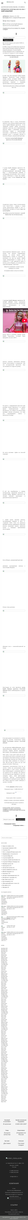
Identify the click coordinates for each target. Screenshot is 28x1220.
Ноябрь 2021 (4, 961)
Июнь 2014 (3, 1081)
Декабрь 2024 (4, 948)
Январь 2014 (4, 1088)
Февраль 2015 (4, 1070)
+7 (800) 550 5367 (14, 1172)
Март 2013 (3, 1101)
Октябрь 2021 (4, 963)
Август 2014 (4, 1078)
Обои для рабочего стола (10, 883)
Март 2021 (3, 972)
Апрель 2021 (4, 971)
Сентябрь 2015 (4, 1061)
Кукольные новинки (8, 848)
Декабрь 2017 (4, 1025)
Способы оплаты (14, 1196)
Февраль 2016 (4, 1054)
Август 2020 (4, 982)
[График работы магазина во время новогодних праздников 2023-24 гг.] (4, 910)
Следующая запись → (19, 825)
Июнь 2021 (3, 968)
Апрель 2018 (4, 1019)
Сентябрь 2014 (4, 1077)
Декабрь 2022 (4, 951)
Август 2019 (4, 998)
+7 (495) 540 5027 (14, 1170)
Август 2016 (4, 1046)
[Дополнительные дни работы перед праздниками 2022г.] (5, 920)
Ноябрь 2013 (4, 1090)
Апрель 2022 (4, 955)
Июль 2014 (3, 1080)
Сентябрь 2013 (4, 1093)
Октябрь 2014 (4, 1076)
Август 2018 (4, 1014)
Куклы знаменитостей (9, 869)
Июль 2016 (3, 1047)
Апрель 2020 (4, 987)
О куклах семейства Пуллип (10, 859)
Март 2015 (3, 1069)
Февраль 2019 (4, 1006)
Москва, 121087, (14, 1165)
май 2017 (3, 1034)
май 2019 (3, 1002)
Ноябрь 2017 (4, 1026)
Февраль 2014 (4, 1086)
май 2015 (3, 1066)
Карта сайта (14, 1210)
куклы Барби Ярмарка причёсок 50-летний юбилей (14, 689)
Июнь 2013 (3, 1097)
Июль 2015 (3, 1064)
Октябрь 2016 (4, 1043)
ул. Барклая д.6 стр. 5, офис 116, (15, 1163)
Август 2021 (4, 965)
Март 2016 (3, 1053)
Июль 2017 (3, 1031)
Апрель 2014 (4, 1084)
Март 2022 (3, 956)
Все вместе (6, 885)
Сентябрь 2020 (4, 980)
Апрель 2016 (4, 1051)
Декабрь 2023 (4, 949)
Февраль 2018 (4, 1022)
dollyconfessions (16, 747)
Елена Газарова (11, 21)
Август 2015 (4, 1062)
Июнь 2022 (3, 952)
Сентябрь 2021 (4, 964)
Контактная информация (14, 1190)
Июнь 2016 (3, 1049)
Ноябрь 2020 (4, 977)
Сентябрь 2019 (4, 996)
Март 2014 (3, 1085)
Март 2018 (3, 1021)
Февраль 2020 (4, 990)
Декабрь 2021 (4, 960)
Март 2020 (3, 988)
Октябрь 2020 (4, 979)
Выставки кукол (7, 879)
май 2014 (3, 1082)
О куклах (5, 850)
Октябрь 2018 (4, 1011)
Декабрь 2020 (4, 976)
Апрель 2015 (4, 1068)
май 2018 (3, 1018)
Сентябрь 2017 (4, 1029)
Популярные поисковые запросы (14, 1212)
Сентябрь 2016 (4, 1045)
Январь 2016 (4, 1055)
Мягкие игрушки (7, 871)
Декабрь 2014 (4, 1073)
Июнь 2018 (3, 1016)
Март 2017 (3, 1037)
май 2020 (3, 986)
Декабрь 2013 (4, 1089)
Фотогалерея (6, 881)
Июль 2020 (3, 983)
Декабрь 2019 (4, 992)
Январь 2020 (4, 991)
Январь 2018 (4, 1023)
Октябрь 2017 (4, 1027)
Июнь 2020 (3, 984)
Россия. (14, 1167)
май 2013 (3, 1099)
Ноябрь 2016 (4, 1042)
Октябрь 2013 (4, 1092)
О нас (14, 1188)
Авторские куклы (7, 867)
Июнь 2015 (3, 1065)
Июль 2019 (3, 999)
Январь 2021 (4, 975)
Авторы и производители (10, 875)
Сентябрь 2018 (4, 1012)
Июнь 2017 (3, 1033)
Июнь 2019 (3, 1000)
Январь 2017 (4, 1039)
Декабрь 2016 (4, 1041)
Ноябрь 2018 (4, 1010)
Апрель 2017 (4, 1035)
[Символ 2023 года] (3, 928)
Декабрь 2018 (4, 1008)
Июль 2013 (3, 1096)
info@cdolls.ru (14, 1176)
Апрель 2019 (4, 1003)
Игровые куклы (7, 863)
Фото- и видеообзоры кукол (17, 17)
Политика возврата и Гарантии (14, 1194)
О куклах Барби (7, 857)
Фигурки (5, 887)
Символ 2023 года (11, 925)
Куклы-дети (6, 865)
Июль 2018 (3, 1015)
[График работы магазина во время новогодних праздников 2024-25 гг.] (4, 900)
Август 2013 (4, 1095)
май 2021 (3, 969)
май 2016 (3, 1050)
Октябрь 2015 (4, 1060)
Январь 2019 (4, 1007)
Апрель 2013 (4, 1100)
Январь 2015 (4, 1072)
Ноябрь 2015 (4, 1058)
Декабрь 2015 (4, 1057)
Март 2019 (3, 1004)
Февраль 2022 (4, 957)
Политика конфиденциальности (14, 1192)
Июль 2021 (3, 967)
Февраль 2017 (4, 1038)
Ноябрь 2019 (4, 994)
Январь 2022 (4, 959)
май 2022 (3, 953)
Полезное (5, 873)
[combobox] (14, 837)
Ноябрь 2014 (4, 1074)
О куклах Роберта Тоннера (10, 861)
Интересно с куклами (8, 877)
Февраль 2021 (4, 973)
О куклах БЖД (6, 856)
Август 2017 (4, 1030)
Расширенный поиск (14, 1214)
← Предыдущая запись (9, 824)
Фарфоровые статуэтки (9, 854)
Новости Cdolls (7, 846)
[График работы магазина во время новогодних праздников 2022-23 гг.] (4, 936)
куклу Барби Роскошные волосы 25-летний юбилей (14, 741)
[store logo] (13, 2)
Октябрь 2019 (4, 995)
